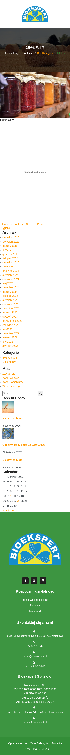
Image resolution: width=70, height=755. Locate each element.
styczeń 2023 (10, 316)
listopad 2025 (10, 258)
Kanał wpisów (10, 378)
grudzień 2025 (10, 254)
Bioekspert (28, 53)
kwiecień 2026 (10, 241)
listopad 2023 (10, 295)
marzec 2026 (9, 245)
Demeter (35, 605)
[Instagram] (4, 228)
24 (18, 500)
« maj (5, 510)
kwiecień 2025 (10, 266)
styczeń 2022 (10, 345)
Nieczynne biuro (12, 418)
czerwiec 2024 (10, 279)
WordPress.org (11, 386)
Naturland (35, 611)
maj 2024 (7, 283)
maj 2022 (7, 329)
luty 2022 (7, 341)
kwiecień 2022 (10, 333)
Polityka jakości (41, 749)
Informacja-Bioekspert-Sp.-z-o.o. (18, 224)
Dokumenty (9, 361)
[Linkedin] (6, 228)
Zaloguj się (8, 373)
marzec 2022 (9, 337)
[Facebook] (1, 228)
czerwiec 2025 (10, 262)
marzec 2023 (9, 312)
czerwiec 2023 (10, 304)
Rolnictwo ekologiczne (35, 599)
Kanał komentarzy (12, 382)
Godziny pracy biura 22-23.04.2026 (23, 444)
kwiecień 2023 (10, 308)
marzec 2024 (9, 291)
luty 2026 (7, 250)
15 (11, 496)
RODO (26, 749)
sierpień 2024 (10, 275)
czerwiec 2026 (10, 237)
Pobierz (41, 224)
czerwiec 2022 (10, 325)
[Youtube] (9, 228)
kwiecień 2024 (10, 287)
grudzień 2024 (10, 270)
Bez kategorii (45, 53)
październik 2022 (12, 320)
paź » (14, 510)
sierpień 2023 (10, 300)
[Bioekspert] (35, 14)
